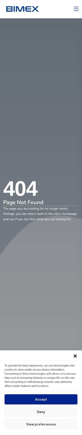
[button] (75, 356)
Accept (41, 399)
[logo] (22, 9)
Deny (41, 412)
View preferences (41, 424)
